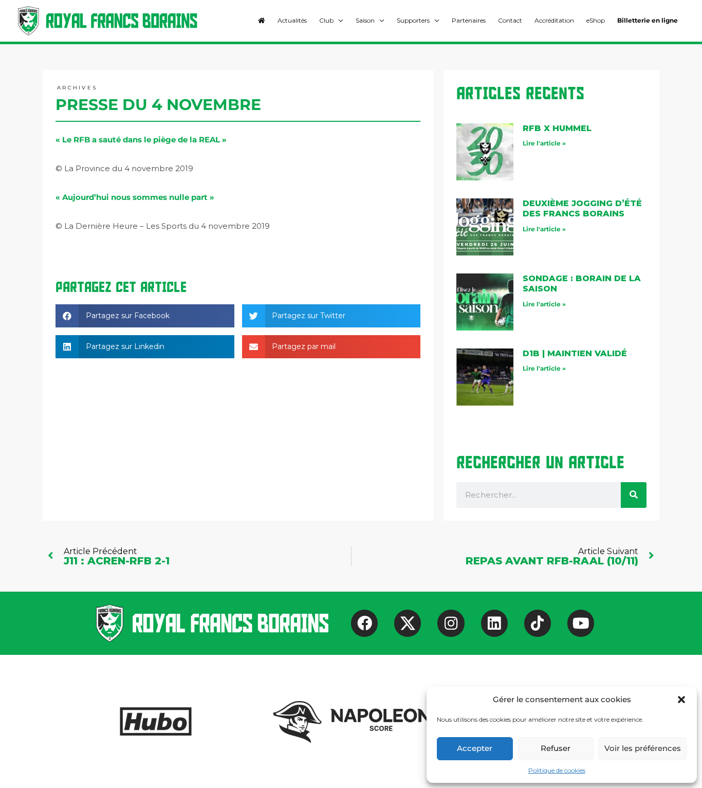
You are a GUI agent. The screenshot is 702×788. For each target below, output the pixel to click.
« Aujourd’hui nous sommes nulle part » (135, 197)
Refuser (555, 748)
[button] (681, 699)
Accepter (474, 748)
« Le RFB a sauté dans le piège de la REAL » (141, 139)
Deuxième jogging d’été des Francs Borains (582, 208)
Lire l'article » (544, 143)
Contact (510, 20)
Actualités (292, 20)
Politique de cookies (556, 770)
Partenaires (469, 20)
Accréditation (554, 20)
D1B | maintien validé (575, 353)
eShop (595, 20)
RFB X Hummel (557, 128)
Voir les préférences (642, 748)
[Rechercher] (633, 495)
